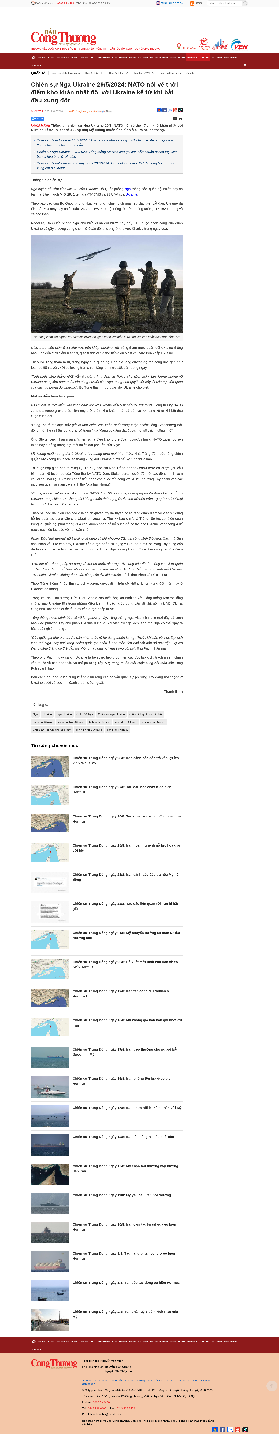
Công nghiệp (119, 57)
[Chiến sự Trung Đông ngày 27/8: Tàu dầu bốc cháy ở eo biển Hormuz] (50, 795)
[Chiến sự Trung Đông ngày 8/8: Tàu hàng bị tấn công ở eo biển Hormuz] (50, 1261)
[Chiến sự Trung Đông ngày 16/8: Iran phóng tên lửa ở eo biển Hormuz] (50, 1087)
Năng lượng (177, 57)
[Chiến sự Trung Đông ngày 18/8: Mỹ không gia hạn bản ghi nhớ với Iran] (50, 1028)
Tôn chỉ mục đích (186, 1380)
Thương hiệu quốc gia (45, 48)
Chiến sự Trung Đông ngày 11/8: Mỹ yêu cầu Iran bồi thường (122, 1195)
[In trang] (180, 118)
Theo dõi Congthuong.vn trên (81, 111)
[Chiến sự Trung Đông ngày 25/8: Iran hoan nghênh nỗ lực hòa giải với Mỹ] (50, 853)
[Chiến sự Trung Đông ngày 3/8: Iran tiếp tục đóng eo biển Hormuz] (50, 1291)
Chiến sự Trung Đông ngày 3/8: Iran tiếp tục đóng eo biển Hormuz (126, 1283)
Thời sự (42, 57)
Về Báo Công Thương (95, 1380)
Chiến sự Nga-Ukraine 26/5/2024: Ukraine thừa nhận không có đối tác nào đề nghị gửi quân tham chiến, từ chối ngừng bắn (106, 142)
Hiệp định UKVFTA (143, 73)
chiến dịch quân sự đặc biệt (145, 714)
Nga (128, 189)
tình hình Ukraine (99, 721)
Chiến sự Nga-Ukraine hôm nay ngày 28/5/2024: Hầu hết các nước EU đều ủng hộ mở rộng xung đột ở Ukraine (106, 165)
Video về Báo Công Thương (128, 1380)
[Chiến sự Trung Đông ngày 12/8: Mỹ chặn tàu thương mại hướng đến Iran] (50, 1174)
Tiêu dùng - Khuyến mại (223, 57)
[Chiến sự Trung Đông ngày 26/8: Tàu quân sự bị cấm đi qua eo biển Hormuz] (50, 824)
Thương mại (103, 57)
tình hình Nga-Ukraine (89, 729)
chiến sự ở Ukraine (153, 721)
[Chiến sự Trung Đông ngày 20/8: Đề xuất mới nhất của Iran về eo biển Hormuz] (50, 970)
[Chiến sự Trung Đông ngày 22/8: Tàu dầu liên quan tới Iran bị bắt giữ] (50, 912)
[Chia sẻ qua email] (175, 119)
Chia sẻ (39, 118)
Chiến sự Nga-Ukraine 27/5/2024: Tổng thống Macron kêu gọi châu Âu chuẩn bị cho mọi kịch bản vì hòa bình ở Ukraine (107, 154)
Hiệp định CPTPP (94, 73)
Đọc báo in (69, 48)
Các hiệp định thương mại (66, 73)
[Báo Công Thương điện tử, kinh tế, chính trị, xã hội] (63, 36)
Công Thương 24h (58, 57)
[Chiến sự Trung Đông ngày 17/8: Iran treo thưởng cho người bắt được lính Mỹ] (50, 1057)
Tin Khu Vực (189, 48)
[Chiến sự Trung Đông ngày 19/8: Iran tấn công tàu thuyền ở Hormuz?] (50, 999)
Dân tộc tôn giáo (121, 48)
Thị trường (161, 57)
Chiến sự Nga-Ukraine (111, 714)
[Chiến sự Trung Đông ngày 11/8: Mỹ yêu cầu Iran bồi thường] (50, 1203)
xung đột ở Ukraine (126, 721)
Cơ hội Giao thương (147, 48)
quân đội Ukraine (43, 721)
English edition (172, 3)
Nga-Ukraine (64, 714)
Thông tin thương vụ (169, 73)
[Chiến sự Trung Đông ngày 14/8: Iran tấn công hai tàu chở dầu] (50, 1145)
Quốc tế (38, 73)
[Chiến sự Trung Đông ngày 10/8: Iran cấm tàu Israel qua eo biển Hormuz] (50, 1232)
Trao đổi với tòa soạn (160, 1380)
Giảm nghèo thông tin (93, 48)
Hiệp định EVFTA (118, 73)
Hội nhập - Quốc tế (198, 57)
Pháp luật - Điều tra (141, 57)
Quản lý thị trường (83, 57)
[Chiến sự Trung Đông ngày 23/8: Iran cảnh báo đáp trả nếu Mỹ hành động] (50, 883)
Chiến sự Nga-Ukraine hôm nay (52, 729)
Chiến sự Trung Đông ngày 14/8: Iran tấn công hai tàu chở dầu (123, 1137)
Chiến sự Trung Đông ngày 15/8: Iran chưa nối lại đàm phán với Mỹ (127, 1108)
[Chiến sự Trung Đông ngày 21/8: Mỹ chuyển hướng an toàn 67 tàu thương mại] (50, 941)
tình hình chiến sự (117, 729)
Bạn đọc (37, 65)
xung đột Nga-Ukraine (71, 721)
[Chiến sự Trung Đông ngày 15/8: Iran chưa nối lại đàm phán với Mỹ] (50, 1116)
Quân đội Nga (84, 714)
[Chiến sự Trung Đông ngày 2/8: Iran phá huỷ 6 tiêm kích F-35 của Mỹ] (50, 1320)
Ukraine (131, 194)
